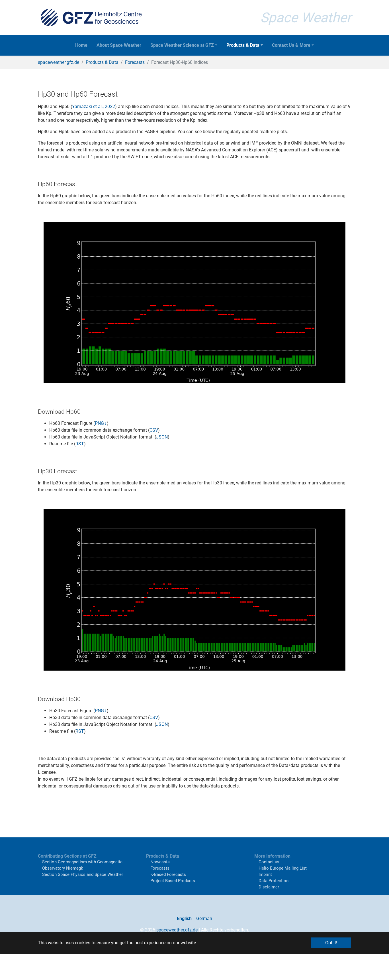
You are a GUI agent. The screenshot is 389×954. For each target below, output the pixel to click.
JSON (162, 437)
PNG (99, 423)
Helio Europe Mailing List (283, 868)
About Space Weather (119, 45)
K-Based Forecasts (168, 874)
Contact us (269, 861)
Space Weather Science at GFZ (182, 45)
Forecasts (159, 868)
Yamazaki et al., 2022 (93, 106)
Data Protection (273, 880)
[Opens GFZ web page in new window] (91, 17)
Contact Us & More (291, 45)
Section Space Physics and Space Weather (82, 874)
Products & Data (242, 45)
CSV (154, 430)
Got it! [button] (331, 942)
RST (79, 443)
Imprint (265, 874)
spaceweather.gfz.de (177, 930)
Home (81, 45)
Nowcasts (160, 861)
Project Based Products (172, 880)
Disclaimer (269, 887)
